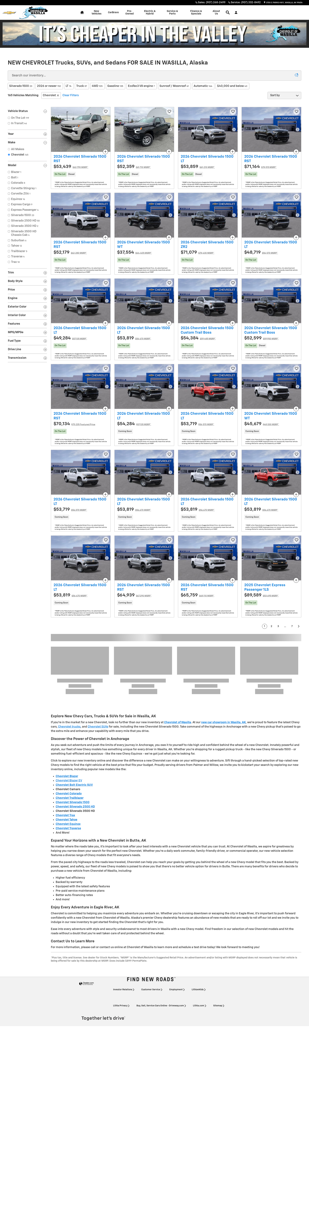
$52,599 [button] (261, 338)
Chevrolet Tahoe (66, 740)
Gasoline (115, 86)
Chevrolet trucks (69, 647)
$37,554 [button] (134, 252)
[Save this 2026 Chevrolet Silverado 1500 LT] (233, 111)
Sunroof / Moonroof (174, 86)
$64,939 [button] (134, 595)
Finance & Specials (196, 12)
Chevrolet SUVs (98, 647)
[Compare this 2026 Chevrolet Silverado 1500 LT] (232, 151)
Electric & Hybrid (150, 12)
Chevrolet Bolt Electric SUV (74, 705)
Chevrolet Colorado (69, 714)
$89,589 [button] (261, 595)
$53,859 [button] (198, 167)
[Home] (9, 12)
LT (68, 86)
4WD (97, 86)
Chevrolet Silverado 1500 (72, 723)
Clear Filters (70, 95)
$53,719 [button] (197, 424)
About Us (216, 12)
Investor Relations (122, 910)
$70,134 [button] (74, 424)
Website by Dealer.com (86, 904)
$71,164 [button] (260, 167)
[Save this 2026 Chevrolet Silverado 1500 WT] (169, 197)
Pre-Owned (129, 12)
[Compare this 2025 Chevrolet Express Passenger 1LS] (296, 580)
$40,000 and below (232, 86)
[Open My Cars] (235, 12)
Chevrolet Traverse (68, 749)
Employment (176, 910)
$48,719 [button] (261, 252)
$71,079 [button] (197, 252)
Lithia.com (198, 926)
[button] (81, 174)
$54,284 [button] (134, 424)
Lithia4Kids (198, 910)
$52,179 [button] (70, 252)
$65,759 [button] (197, 595)
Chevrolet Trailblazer (70, 718)
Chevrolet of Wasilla (177, 643)
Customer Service (150, 910)
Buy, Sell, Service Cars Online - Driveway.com (160, 926)
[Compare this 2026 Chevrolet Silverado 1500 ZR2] (232, 237)
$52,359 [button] (134, 167)
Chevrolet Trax (65, 736)
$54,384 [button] (198, 338)
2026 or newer (49, 86)
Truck (81, 86)
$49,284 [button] (70, 338)
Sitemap (217, 926)
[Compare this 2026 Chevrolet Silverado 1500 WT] (169, 237)
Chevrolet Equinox (68, 744)
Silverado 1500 (20, 86)
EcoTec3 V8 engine (141, 86)
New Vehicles (96, 12)
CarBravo (113, 12)
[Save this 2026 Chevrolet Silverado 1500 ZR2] (233, 197)
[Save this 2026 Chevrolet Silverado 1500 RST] (106, 111)
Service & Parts (172, 12)
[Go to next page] (298, 626)
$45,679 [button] (261, 424)
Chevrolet (49, 95)
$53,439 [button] (71, 167)
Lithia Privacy (120, 926)
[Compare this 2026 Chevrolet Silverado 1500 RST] (105, 151)
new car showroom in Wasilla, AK (223, 643)
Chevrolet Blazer (67, 697)
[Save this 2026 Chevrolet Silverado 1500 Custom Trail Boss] (233, 283)
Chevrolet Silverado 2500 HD (75, 727)
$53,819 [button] (134, 338)
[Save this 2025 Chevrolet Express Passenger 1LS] (296, 540)
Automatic (203, 86)
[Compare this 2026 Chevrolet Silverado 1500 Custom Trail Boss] (232, 323)
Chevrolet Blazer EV (69, 701)
